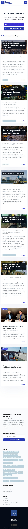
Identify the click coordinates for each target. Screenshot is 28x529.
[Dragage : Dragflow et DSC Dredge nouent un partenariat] (14, 315)
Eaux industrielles (8, 462)
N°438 (17, 143)
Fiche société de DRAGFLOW (16, 24)
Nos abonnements (7, 491)
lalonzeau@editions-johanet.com (11, 490)
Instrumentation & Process (10, 472)
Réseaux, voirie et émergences (11, 478)
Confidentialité (6, 504)
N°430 (16, 230)
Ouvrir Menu (25, 2)
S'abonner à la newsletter (14, 439)
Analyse (20, 472)
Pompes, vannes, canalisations (9, 120)
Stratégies (6, 480)
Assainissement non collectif (11, 454)
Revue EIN (23, 528)
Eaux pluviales (6, 164)
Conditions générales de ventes (10, 502)
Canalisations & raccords (17, 480)
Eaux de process (7, 475)
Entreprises (5, 309)
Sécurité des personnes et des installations (11, 466)
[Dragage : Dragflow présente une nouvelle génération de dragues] (14, 354)
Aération (6, 460)
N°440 (16, 102)
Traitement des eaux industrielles (12, 457)
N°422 (16, 277)
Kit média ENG (6, 500)
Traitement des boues (9, 469)
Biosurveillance (13, 460)
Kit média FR (6, 498)
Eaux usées (5, 79)
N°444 (19, 56)
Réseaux (21, 460)
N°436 (18, 187)
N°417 (19, 370)
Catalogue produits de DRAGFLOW (15, 28)
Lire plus (23, 80)
